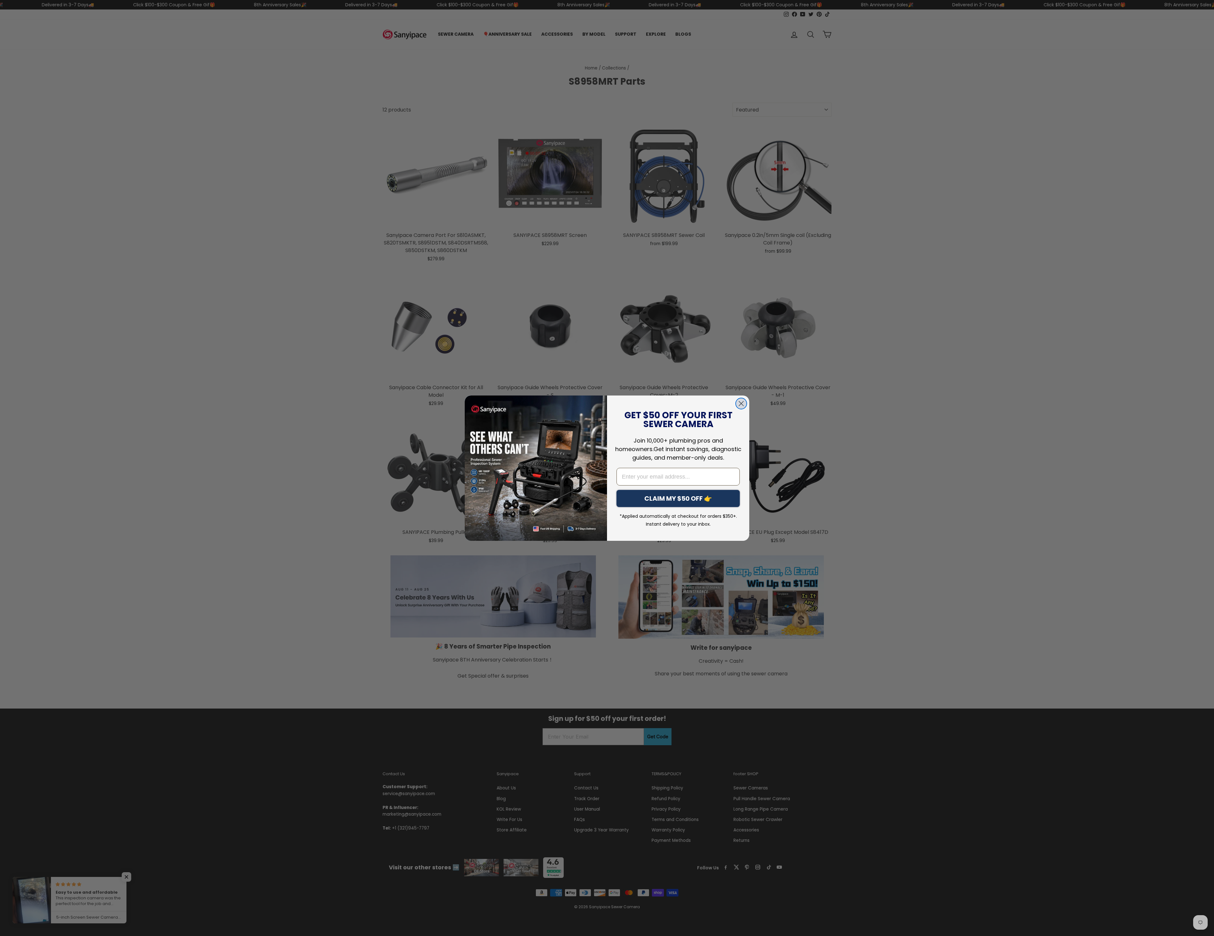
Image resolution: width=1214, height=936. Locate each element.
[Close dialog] (741, 403)
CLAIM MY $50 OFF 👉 (678, 498)
